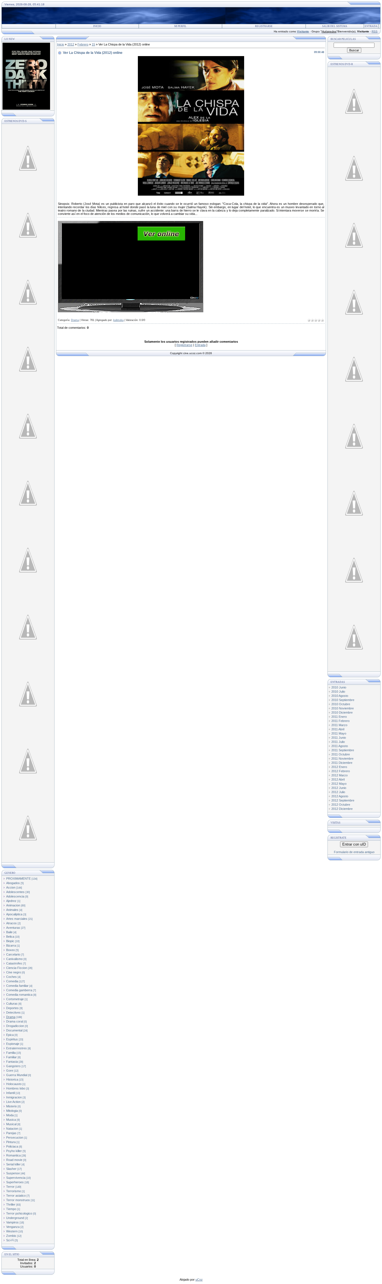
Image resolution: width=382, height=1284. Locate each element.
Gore (9, 1070)
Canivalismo (14, 959)
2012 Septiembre (342, 800)
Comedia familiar (17, 985)
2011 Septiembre (342, 750)
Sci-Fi (10, 1240)
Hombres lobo (15, 1088)
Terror (10, 1186)
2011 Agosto (339, 746)
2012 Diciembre (342, 808)
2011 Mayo (338, 733)
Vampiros (12, 1222)
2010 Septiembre (342, 700)
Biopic (10, 941)
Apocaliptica (14, 914)
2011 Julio (338, 741)
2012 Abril (338, 779)
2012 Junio (338, 787)
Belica (10, 936)
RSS (375, 31)
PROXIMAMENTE (18, 878)
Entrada (371, 26)
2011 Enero (339, 716)
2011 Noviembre (342, 758)
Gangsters (13, 1066)
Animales (12, 909)
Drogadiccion (15, 1026)
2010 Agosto (339, 695)
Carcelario (13, 954)
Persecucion (14, 1137)
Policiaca (12, 1146)
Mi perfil (180, 26)
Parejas (11, 1133)
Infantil (10, 1093)
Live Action (13, 1101)
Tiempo (11, 1209)
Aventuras (13, 927)
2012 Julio (338, 792)
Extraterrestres (16, 1048)
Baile (9, 932)
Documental (14, 1030)
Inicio (97, 26)
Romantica (13, 1155)
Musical (11, 1124)
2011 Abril (337, 729)
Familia (11, 1052)
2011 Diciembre (341, 762)
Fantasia (12, 1061)
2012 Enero (339, 767)
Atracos (11, 923)
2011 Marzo (339, 725)
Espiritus (12, 1039)
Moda (10, 1115)
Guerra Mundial (16, 1075)
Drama (10, 1017)
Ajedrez (11, 901)
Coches (11, 976)
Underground (15, 1218)
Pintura (11, 1142)
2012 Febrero (340, 771)
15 (93, 44)
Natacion (12, 1128)
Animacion (13, 905)
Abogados (13, 883)
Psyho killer (14, 1151)
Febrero (82, 44)
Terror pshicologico (19, 1213)
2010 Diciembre (342, 712)
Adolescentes (15, 892)
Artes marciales (16, 918)
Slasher (11, 1168)
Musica (11, 1119)
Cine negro (13, 972)
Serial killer (13, 1164)
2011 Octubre (340, 754)
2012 (70, 44)
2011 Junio (338, 737)
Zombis (11, 1235)
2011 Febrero (340, 721)
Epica (10, 1034)
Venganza (13, 1226)
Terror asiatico (16, 1195)
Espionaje (12, 1043)
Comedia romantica (19, 994)
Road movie (14, 1159)
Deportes (12, 1008)
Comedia (12, 981)
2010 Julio (338, 691)
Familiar (11, 1057)
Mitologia (12, 1110)
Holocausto (14, 1084)
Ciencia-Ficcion (16, 967)
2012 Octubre (340, 804)
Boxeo (10, 950)
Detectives (13, 1012)
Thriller (10, 1204)
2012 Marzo (339, 775)
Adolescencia (15, 896)
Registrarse (264, 26)
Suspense (13, 1173)
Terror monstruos (18, 1200)
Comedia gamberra (19, 990)
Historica (12, 1079)
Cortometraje (15, 999)
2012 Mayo (338, 783)
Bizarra (11, 945)
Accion (10, 887)
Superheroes (15, 1182)
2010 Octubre (340, 704)
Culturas (12, 1003)
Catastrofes (14, 963)
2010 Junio (338, 687)
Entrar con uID (354, 844)
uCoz (199, 1279)
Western (12, 1231)
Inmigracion (14, 1097)
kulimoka (118, 320)
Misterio (11, 1106)
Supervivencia (15, 1177)
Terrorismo (13, 1191)
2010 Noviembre (342, 708)
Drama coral (14, 1021)
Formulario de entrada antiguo (354, 852)
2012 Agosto (339, 796)
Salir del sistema (334, 26)
